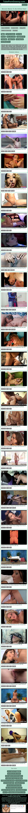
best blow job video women (14, 773)
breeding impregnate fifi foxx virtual (17, 792)
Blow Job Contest (11, 36)
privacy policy (16, 795)
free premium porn (9, 798)
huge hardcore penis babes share (14, 787)
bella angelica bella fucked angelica (14, 776)
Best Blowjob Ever (5, 41)
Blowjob (3, 36)
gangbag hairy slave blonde (7, 780)
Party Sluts (3, 39)
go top (18, 796)
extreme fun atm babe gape (8, 790)
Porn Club (19, 34)
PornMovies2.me (10, 801)
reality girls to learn (19, 783)
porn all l (5, 792)
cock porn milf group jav (21, 780)
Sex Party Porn (19, 39)
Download (15, 30)
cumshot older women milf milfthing (14, 778)
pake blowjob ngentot (9, 783)
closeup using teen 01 (21, 790)
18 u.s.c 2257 (9, 795)
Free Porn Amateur (10, 34)
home (3, 795)
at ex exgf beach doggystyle (14, 771)
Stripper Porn (11, 39)
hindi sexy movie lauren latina (14, 785)
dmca (15, 796)
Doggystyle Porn (21, 36)
